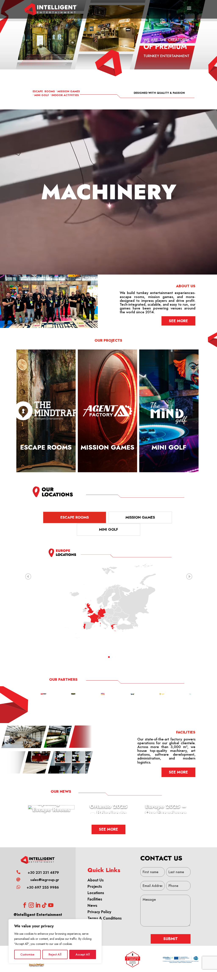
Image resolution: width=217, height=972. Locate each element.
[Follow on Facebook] (25, 905)
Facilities (95, 899)
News (92, 905)
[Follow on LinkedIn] (38, 905)
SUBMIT (170, 939)
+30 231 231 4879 (43, 872)
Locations (96, 893)
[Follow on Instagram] (31, 905)
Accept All (83, 954)
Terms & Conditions (105, 918)
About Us (96, 880)
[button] (189, 576)
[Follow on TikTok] (44, 905)
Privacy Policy (99, 912)
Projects (95, 886)
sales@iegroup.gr (44, 879)
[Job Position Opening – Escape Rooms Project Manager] (51, 807)
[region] (55, 941)
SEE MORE (178, 321)
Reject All (55, 954)
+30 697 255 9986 (42, 887)
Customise (27, 954)
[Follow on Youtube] (51, 905)
